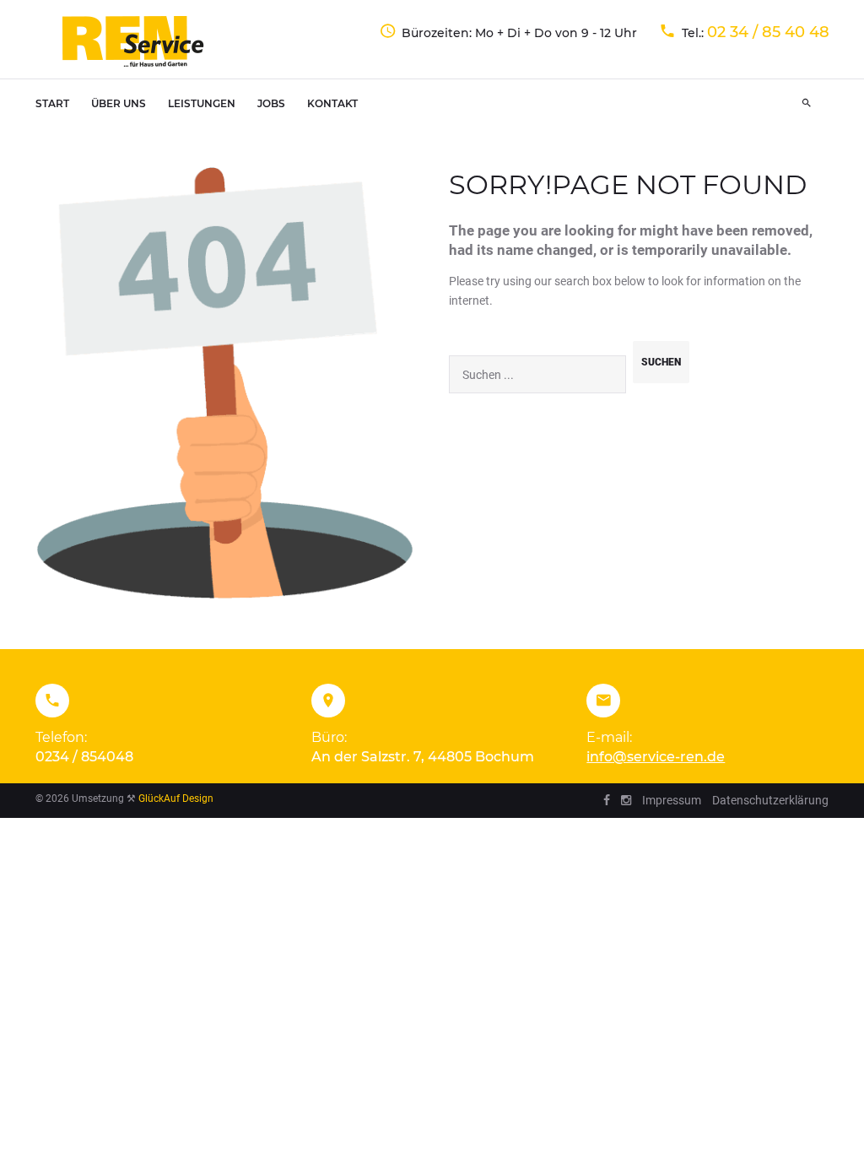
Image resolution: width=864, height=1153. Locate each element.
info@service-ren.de (655, 757)
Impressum (671, 800)
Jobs (271, 103)
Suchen (661, 362)
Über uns (118, 103)
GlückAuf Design (175, 798)
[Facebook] (606, 800)
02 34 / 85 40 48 (768, 32)
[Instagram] (626, 800)
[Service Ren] (134, 41)
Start (52, 103)
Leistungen (201, 103)
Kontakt (332, 103)
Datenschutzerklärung (770, 800)
